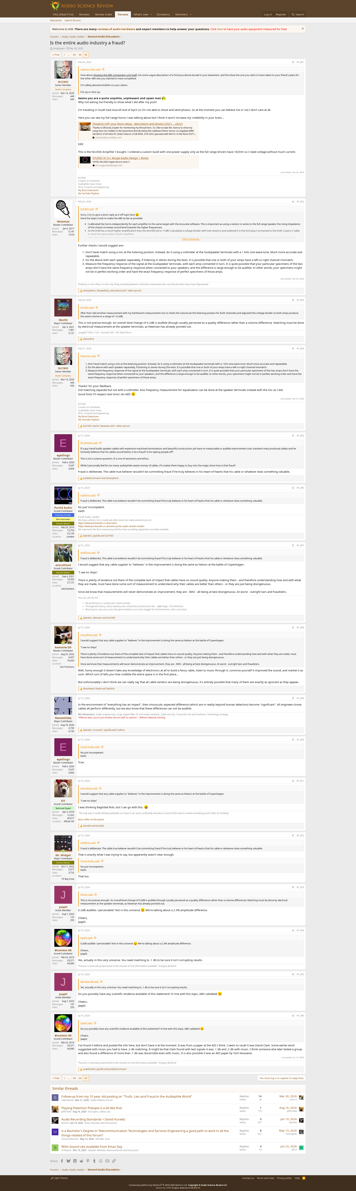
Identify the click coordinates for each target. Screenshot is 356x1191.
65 (86, 54)
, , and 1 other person (112, 290)
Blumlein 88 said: (89, 981)
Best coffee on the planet (91, 819)
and (101, 478)
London (70, 536)
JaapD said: (86, 937)
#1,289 (300, 698)
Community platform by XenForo (158, 1185)
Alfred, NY (69, 821)
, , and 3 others (104, 730)
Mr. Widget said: (89, 442)
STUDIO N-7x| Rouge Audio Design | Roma (120, 158)
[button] (151, 14)
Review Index (103, 14)
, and (98, 535)
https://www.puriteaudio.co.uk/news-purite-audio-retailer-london (111, 526)
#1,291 (300, 780)
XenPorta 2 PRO (163, 1187)
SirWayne (66, 1150)
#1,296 (300, 1015)
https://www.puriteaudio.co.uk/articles (97, 523)
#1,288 (300, 627)
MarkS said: (86, 894)
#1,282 (300, 201)
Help (297, 1178)
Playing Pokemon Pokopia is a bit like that (91, 1108)
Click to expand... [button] (191, 239)
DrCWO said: (87, 209)
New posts (56, 20)
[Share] (293, 62)
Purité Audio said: (90, 746)
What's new (141, 14)
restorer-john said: (90, 69)
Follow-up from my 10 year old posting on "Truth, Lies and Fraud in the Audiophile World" (126, 1096)
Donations (163, 14)
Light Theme (60, 1178)
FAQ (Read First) (63, 14)
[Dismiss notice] (302, 29)
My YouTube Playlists (88, 193)
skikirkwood (67, 1100)
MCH (294, 1149)
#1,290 (300, 739)
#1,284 (300, 348)
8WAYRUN (195, 1187)
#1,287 (300, 545)
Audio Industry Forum (101, 1100)
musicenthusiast (69, 1138)
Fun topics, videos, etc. (99, 1111)
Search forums (73, 20)
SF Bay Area (68, 878)
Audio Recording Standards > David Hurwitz (93, 1119)
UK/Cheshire (67, 588)
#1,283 (300, 300)
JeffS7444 (66, 1111)
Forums (123, 14)
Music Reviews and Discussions (101, 1123)
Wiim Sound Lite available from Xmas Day (91, 1146)
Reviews (84, 14)
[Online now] (63, 643)
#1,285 (300, 435)
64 (80, 54)
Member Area (102, 1138)
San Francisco (67, 666)
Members (181, 14)
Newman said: (88, 356)
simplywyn (59, 48)
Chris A (293, 1099)
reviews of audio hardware (117, 29)
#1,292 (300, 835)
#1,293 (300, 887)
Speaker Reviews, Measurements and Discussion (113, 1150)
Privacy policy (284, 1178)
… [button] (69, 54)
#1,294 (300, 930)
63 (74, 54)
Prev (57, 54)
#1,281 (300, 62)
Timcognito (291, 1133)
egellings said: (88, 495)
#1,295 (300, 974)
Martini (65, 1123)
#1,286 (300, 487)
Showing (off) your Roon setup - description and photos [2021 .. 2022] (138, 124)
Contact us (248, 1178)
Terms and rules (265, 1178)
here (220, 29)
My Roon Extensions (88, 190)
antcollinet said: (89, 634)
